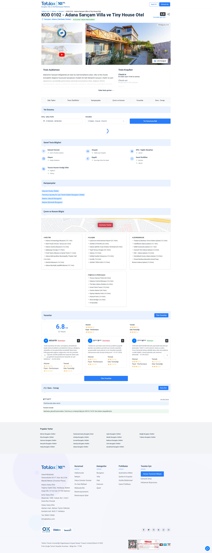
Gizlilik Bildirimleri (126, 480)
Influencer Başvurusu (149, 482)
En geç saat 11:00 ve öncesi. (128, 82)
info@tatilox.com (48, 519)
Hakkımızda (79, 473)
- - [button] (97, 121)
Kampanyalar (96, 100)
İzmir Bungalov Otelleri (113, 443)
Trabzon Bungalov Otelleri (147, 437)
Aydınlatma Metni (125, 473)
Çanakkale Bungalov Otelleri (115, 447)
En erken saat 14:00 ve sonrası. (129, 77)
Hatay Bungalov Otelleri (47, 447)
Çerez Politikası (125, 484)
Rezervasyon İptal (81, 495)
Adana (54, 11)
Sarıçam (61, 11)
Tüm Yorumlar (161, 315)
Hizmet (88, 325)
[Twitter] (149, 530)
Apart (99, 488)
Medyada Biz (80, 488)
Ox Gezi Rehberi (81, 484)
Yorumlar (139, 100)
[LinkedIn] (158, 530)
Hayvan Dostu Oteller (50, 191)
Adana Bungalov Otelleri (80, 447)
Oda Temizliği (134, 330)
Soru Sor (163, 388)
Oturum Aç (164, 4)
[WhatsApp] (163, 530)
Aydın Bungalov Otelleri (113, 434)
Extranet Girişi (146, 479)
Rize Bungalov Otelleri (47, 437)
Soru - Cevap (160, 100)
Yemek (132, 325)
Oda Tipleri (51, 100)
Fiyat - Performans (92, 330)
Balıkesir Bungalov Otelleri (114, 440)
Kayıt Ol (154, 4)
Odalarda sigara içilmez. (126, 88)
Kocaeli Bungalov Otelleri (81, 440)
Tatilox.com (45, 11)
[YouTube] (168, 530)
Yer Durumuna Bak (150, 121)
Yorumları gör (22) (159, 17)
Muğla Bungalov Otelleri (147, 434)
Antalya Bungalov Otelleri (81, 437)
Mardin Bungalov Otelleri (114, 437)
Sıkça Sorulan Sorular (83, 480)
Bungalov (100, 473)
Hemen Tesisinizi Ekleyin (152, 474)
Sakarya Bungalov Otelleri (81, 443)
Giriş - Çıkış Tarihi (47, 117)
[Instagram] (153, 530)
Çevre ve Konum (119, 100)
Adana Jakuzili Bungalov (52, 198)
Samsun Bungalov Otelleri (48, 440)
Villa (98, 477)
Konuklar (89, 117)
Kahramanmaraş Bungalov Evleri (83, 434)
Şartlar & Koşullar (125, 477)
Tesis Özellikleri (73, 100)
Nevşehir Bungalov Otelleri (48, 443)
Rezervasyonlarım (81, 492)
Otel (98, 480)
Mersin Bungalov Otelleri (47, 434)
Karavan (100, 484)
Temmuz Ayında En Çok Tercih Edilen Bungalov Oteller (63, 195)
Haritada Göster (64, 19)
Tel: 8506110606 (48, 515)
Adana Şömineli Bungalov (52, 202)
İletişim (77, 477)
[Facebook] (144, 530)
